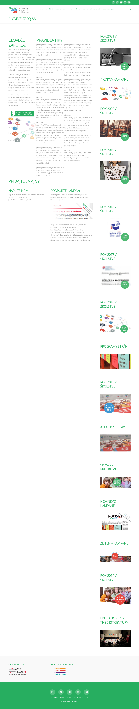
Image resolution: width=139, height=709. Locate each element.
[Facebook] (113, 2)
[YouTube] (125, 2)
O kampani (54, 697)
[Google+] (121, 2)
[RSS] (129, 2)
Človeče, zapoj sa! (81, 697)
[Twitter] (117, 2)
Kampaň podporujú (66, 697)
